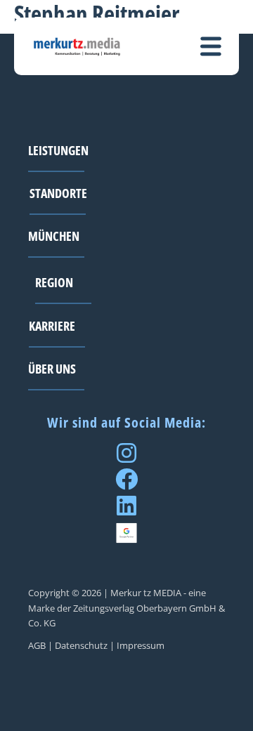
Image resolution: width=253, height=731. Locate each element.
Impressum (140, 645)
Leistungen (58, 150)
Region (54, 282)
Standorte (58, 193)
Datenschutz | (85, 645)
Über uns (52, 368)
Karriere (52, 325)
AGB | (40, 645)
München (53, 235)
